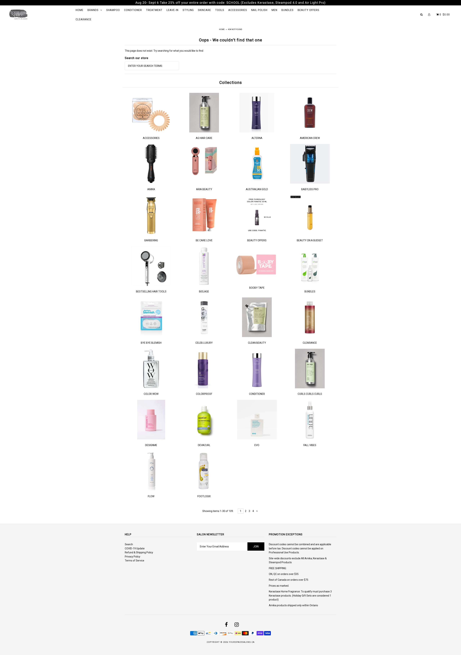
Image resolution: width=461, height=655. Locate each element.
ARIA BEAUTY (204, 189)
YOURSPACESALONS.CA (241, 642)
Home (222, 29)
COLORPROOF (204, 393)
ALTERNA (257, 138)
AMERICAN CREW (310, 138)
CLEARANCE (83, 19)
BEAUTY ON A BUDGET (310, 240)
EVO (256, 445)
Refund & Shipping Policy (139, 552)
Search (129, 544)
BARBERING (151, 240)
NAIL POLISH (259, 10)
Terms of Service (134, 560)
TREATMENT (154, 10)
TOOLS (219, 10)
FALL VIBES (309, 445)
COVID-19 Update (135, 548)
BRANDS (93, 10)
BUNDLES (287, 10)
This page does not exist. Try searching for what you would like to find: (164, 50)
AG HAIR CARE (204, 138)
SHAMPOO (113, 10)
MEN (274, 10)
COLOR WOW (151, 393)
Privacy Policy (132, 556)
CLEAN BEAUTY (257, 342)
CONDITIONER (133, 10)
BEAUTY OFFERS (308, 10)
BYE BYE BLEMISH (151, 342)
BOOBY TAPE (257, 287)
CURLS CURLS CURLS (310, 393)
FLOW (151, 496)
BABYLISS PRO (310, 189)
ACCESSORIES (237, 10)
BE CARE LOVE (204, 240)
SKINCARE (204, 10)
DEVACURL (204, 445)
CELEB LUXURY (204, 342)
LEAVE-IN (172, 10)
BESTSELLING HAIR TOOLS (151, 291)
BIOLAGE (204, 291)
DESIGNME (151, 445)
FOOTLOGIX (204, 496)
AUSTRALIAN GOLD (257, 189)
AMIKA (151, 189)
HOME (79, 10)
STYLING (188, 10)
